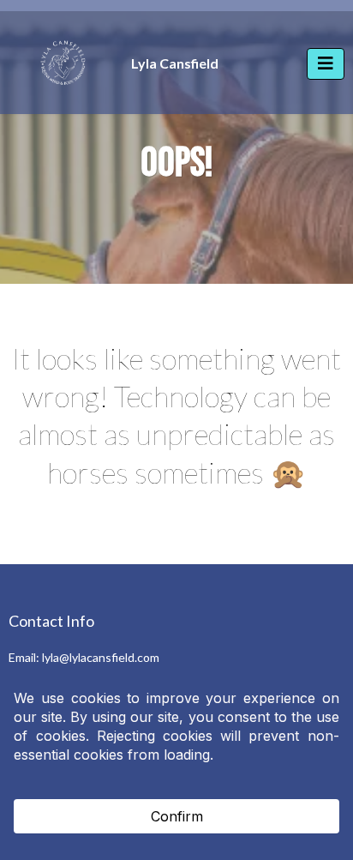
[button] (325, 64)
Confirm (177, 816)
